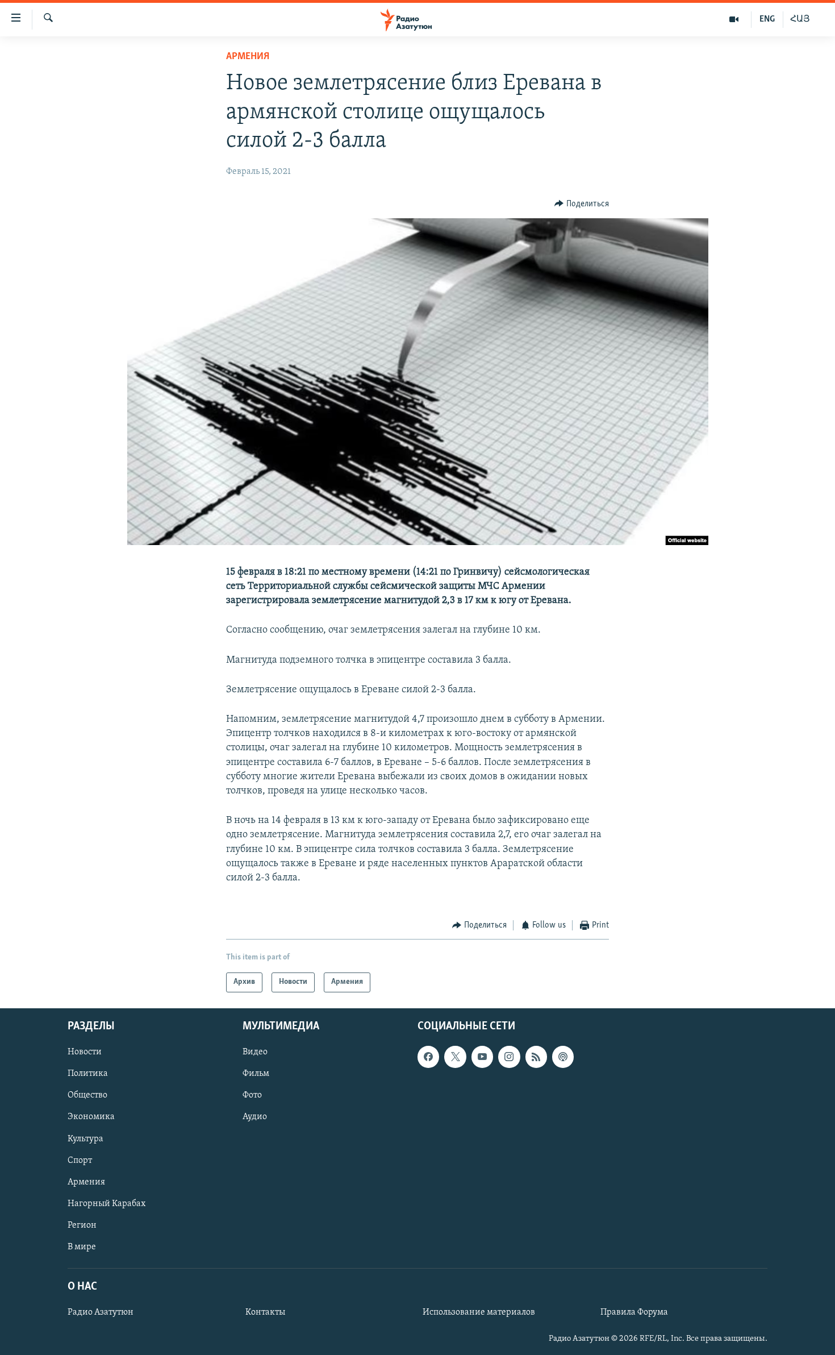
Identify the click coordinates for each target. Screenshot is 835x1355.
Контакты (265, 1312)
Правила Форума (634, 1312)
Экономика (91, 1116)
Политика (88, 1073)
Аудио (255, 1116)
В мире (82, 1246)
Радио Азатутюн (100, 1312)
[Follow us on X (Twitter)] (455, 1056)
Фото (252, 1095)
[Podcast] (563, 1056)
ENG (767, 19)
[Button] (581, 204)
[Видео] (734, 19)
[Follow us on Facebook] (428, 1056)
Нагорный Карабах (106, 1203)
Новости (85, 1052)
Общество (87, 1095)
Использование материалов (479, 1312)
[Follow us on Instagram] (509, 1056)
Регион (82, 1224)
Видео (255, 1052)
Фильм (256, 1073)
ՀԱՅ (800, 19)
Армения (247, 57)
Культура (85, 1138)
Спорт (80, 1160)
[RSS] (536, 1056)
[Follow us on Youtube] (482, 1056)
